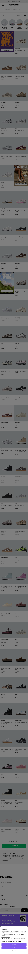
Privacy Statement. (16, 941)
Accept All (14, 944)
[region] (14, 940)
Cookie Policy (5, 941)
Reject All (14, 947)
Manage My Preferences (14, 950)
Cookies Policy (5, 937)
